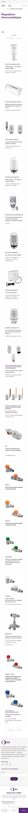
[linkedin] (1, 764)
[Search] (23, 5)
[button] (8, 38)
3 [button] (16, 38)
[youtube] (4, 764)
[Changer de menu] (26, 5)
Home (8, 8)
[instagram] (7, 764)
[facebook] (10, 764)
